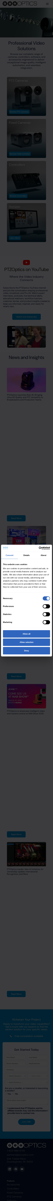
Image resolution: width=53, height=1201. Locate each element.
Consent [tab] (9, 555)
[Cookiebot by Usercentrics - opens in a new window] (39, 548)
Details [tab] (26, 555)
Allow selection (26, 642)
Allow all (26, 634)
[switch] (46, 606)
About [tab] (43, 555)
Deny (26, 651)
